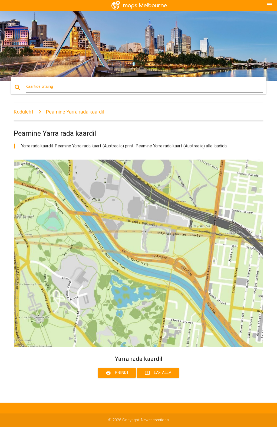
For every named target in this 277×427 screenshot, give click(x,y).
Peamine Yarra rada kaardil (75, 112)
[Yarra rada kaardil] (138, 346)
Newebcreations (155, 420)
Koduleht (23, 112)
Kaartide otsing (39, 86)
